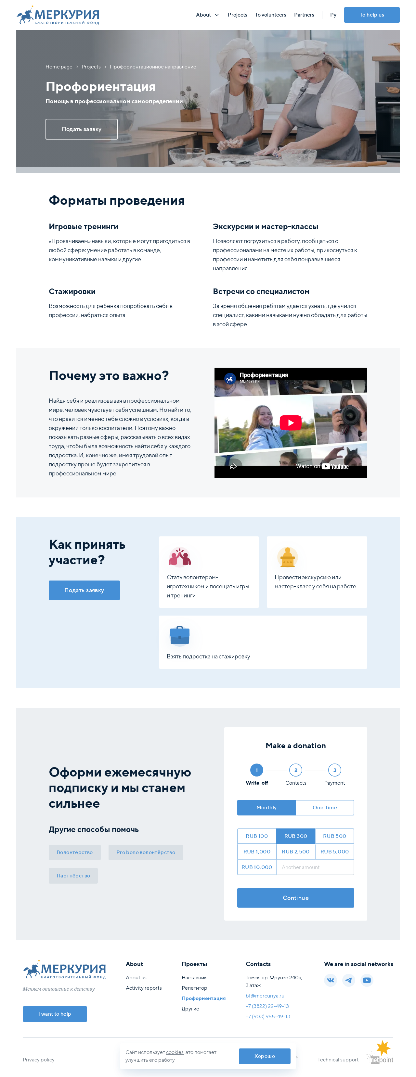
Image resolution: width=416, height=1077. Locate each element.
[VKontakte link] (330, 980)
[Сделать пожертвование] (383, 1048)
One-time (325, 807)
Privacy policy (39, 1060)
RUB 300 (295, 836)
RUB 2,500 (296, 852)
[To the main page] (106, 15)
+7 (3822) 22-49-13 (267, 1006)
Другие (190, 1009)
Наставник (194, 977)
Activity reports (144, 988)
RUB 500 (334, 836)
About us (136, 977)
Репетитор (194, 988)
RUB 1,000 (257, 852)
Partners (304, 15)
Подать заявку (84, 590)
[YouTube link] (366, 980)
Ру (333, 15)
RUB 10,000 (256, 867)
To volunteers (270, 15)
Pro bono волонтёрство (145, 852)
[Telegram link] (348, 980)
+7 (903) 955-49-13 (268, 1016)
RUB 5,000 (334, 852)
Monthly (266, 807)
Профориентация (204, 998)
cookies (175, 1052)
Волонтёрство (75, 852)
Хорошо (264, 1056)
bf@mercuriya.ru (265, 996)
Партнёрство (73, 876)
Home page (59, 67)
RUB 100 (257, 836)
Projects (237, 15)
